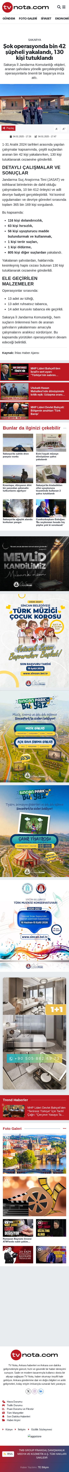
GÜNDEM (9, 18)
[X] (28, 1391)
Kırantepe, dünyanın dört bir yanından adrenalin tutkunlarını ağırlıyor (17, 488)
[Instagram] (34, 1391)
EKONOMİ (62, 18)
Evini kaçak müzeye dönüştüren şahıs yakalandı (47, 456)
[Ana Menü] (63, 7)
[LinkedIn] (41, 1391)
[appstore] (34, 1437)
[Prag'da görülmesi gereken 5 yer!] (34, 1154)
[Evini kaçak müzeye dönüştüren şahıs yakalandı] (51, 442)
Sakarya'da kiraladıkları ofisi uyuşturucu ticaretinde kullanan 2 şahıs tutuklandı (49, 489)
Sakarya (34, 39)
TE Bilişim (43, 1467)
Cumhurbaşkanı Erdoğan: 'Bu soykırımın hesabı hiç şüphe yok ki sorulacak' (50, 522)
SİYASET (46, 18)
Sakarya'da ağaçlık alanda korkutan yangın (17, 520)
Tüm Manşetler (15, 1413)
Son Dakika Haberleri (18, 1416)
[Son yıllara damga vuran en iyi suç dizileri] (34, 1196)
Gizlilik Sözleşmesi (41, 1429)
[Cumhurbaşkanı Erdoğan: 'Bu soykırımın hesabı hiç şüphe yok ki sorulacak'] (51, 508)
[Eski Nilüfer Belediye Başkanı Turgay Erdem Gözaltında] (51, 1255)
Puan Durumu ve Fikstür (20, 1409)
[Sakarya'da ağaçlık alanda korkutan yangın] (18, 508)
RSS (10, 1454)
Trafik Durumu (14, 1405)
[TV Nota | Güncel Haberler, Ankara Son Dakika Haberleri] (25, 7)
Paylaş (10, 128)
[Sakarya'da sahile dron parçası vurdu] (18, 442)
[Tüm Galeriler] (64, 1128)
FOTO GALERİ (28, 18)
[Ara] (59, 7)
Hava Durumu (14, 1401)
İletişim (22, 1429)
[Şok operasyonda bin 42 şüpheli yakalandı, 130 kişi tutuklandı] (34, 104)
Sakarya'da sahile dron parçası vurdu (16, 455)
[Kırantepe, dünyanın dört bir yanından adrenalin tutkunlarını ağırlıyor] (18, 474)
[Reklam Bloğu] (34, 563)
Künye (9, 1429)
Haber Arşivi (13, 1420)
